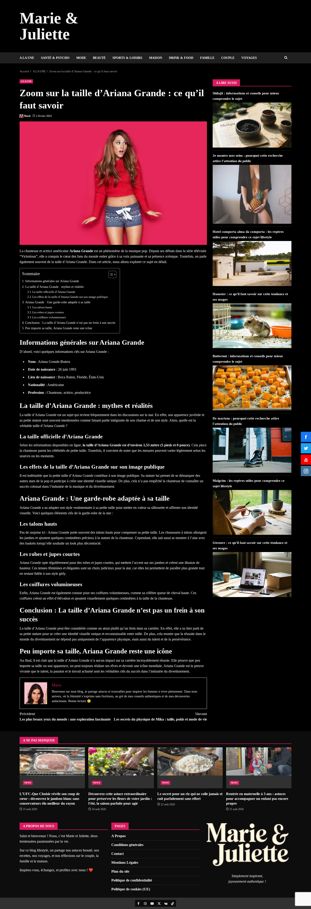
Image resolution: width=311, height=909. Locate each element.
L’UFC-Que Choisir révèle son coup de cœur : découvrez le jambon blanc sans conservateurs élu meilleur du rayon (52, 767)
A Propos (118, 836)
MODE (81, 58)
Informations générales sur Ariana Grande (52, 281)
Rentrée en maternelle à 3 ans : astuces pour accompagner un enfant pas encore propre (258, 767)
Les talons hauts (42, 307)
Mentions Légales (124, 862)
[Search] (285, 58)
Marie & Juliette (49, 26)
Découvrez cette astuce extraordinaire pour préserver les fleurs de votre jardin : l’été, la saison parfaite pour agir (121, 767)
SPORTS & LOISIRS (127, 58)
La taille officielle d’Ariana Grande (53, 292)
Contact (117, 854)
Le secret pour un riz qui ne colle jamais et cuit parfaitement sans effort (190, 767)
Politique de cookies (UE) (130, 889)
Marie (27, 116)
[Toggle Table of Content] (110, 274)
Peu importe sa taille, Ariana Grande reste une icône (58, 328)
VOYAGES (249, 58)
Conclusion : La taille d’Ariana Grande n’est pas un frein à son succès (70, 322)
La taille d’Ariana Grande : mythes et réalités (54, 287)
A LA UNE (27, 58)
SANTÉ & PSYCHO (55, 58)
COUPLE (228, 58)
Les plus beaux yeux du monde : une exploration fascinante (65, 716)
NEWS (27, 782)
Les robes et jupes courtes (48, 312)
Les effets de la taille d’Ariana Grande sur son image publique (70, 297)
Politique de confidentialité (131, 880)
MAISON (155, 58)
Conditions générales (127, 845)
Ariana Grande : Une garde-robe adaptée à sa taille (57, 302)
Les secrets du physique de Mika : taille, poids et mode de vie (160, 716)
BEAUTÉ (99, 58)
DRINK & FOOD (181, 58)
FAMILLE (207, 58)
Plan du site (120, 871)
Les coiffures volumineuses (49, 317)
